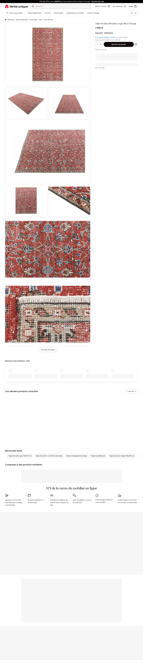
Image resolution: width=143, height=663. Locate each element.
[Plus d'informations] (119, 40)
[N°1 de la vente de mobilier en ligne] (16, 6)
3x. (103, 50)
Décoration (11, 20)
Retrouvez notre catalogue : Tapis (17, 361)
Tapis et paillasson (22, 20)
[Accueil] (5, 19)
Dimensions (108, 33)
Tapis (40, 20)
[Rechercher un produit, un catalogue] (33, 6)
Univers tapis (33, 20)
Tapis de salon (48, 20)
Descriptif (99, 33)
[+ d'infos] (105, 49)
